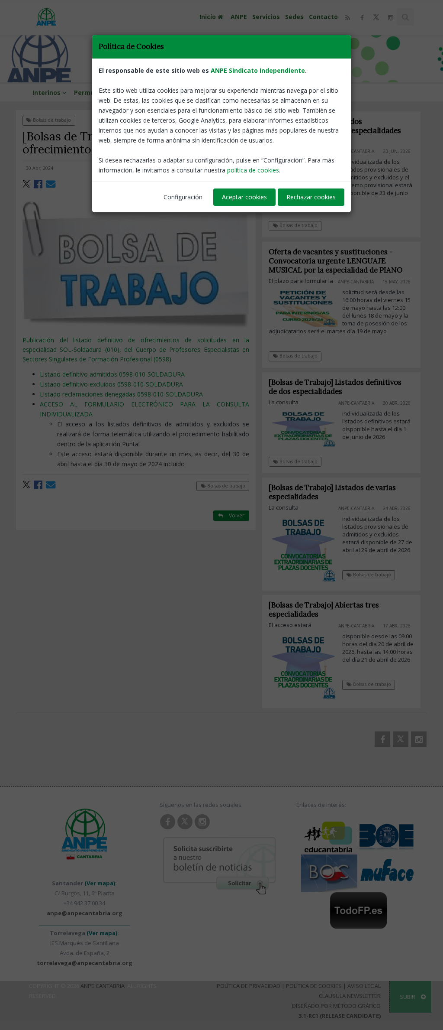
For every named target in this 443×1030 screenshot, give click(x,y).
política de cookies (253, 170)
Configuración (183, 197)
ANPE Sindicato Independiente (258, 70)
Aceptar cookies (244, 197)
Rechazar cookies (311, 197)
